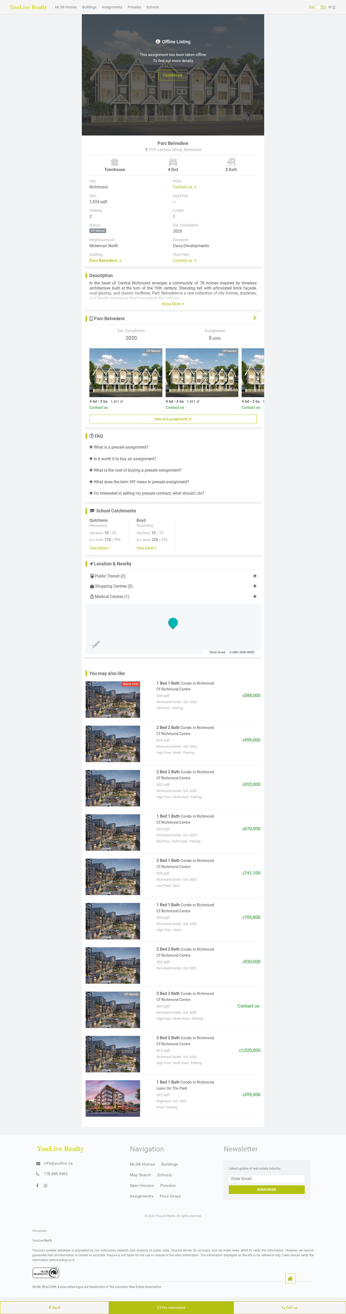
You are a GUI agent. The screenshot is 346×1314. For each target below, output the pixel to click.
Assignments (112, 7)
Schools (152, 7)
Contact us (173, 74)
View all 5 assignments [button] (172, 419)
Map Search (140, 1175)
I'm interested (173, 1307)
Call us (291, 1307)
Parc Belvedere (104, 260)
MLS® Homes (66, 7)
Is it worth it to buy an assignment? (124, 458)
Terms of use (217, 652)
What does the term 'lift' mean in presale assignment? (141, 481)
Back (56, 1307)
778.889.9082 (56, 1174)
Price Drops (170, 1196)
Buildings (89, 7)
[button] (290, 1278)
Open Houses (142, 1185)
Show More (172, 304)
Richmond (192, 149)
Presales (134, 7)
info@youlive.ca (58, 1163)
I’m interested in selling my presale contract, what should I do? (148, 493)
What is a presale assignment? (120, 447)
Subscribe (266, 1189)
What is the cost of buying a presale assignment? (137, 470)
